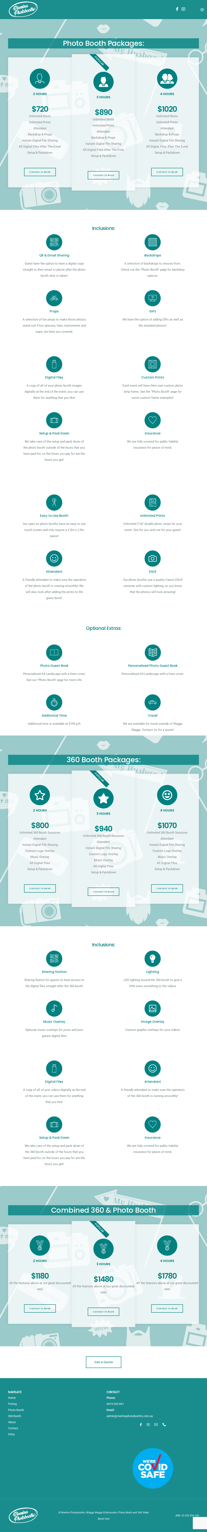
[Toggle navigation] (202, 9)
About (12, 1422)
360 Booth (14, 1416)
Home (12, 1397)
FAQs (11, 1434)
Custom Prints (152, 377)
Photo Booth (16, 1410)
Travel (153, 715)
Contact (13, 1428)
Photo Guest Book (54, 666)
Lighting (152, 972)
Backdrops (152, 255)
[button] (40, 172)
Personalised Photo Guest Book (152, 666)
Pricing (12, 1403)
